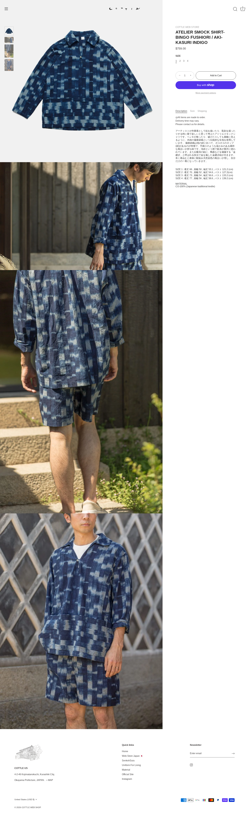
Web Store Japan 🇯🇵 (132, 756)
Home (125, 751)
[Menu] (6, 9)
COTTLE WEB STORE (187, 27)
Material (126, 769)
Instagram (127, 779)
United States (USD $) (24, 799)
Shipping (202, 111)
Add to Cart (216, 75)
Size (192, 111)
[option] (9, 31)
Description (181, 111)
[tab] (183, 111)
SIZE (178, 56)
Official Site (128, 774)
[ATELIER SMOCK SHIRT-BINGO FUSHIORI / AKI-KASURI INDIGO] (9, 31)
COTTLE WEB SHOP (31, 807)
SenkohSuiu (128, 760)
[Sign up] (233, 753)
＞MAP (49, 780)
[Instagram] (191, 765)
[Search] (235, 9)
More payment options (206, 93)
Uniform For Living (131, 765)
